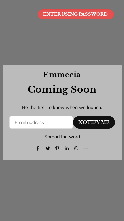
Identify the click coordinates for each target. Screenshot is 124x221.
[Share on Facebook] (38, 148)
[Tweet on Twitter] (47, 148)
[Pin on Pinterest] (57, 148)
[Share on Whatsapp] (76, 148)
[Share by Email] (86, 148)
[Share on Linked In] (66, 148)
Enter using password (76, 14)
